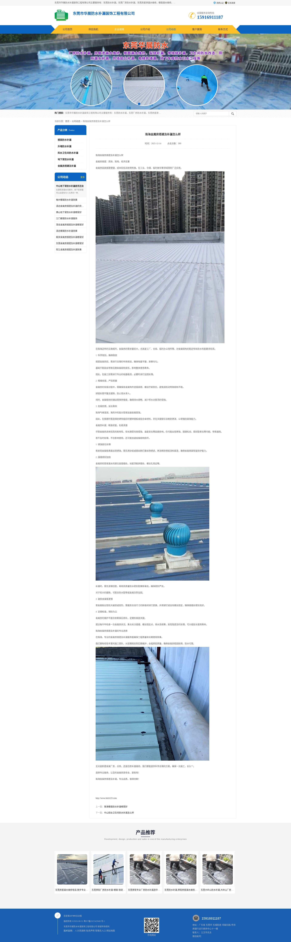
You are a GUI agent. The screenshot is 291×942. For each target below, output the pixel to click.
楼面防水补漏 (64, 140)
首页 (67, 121)
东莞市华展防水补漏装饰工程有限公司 (80, 926)
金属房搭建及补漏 (67, 166)
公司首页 (67, 29)
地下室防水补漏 (66, 159)
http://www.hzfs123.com (106, 798)
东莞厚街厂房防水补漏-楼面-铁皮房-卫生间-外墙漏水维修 (79, 890)
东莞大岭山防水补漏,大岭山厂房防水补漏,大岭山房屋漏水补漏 (190, 890)
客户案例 (197, 29)
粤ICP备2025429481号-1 (94, 921)
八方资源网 (80, 931)
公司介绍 (145, 29)
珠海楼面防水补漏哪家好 (115, 807)
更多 (82, 177)
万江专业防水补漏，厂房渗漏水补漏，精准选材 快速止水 (224, 890)
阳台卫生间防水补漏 (68, 153)
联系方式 (223, 29)
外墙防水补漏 (64, 146)
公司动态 (171, 29)
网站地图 (110, 931)
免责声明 (90, 931)
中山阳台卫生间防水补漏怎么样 (119, 813)
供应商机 (93, 29)
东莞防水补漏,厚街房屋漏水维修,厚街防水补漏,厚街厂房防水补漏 (155, 890)
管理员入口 (100, 931)
